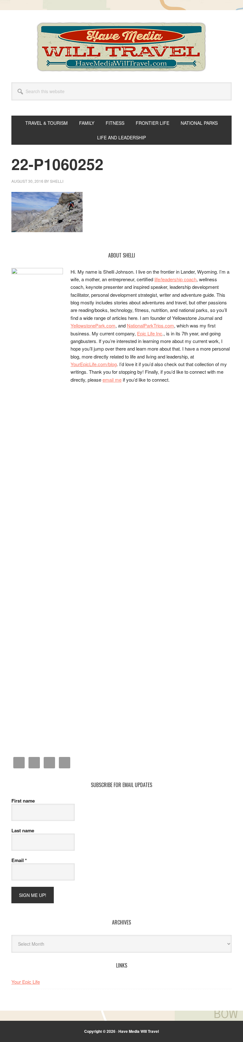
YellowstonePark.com (93, 325)
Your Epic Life (25, 981)
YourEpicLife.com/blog (94, 364)
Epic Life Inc (149, 333)
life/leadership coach (175, 279)
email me (112, 379)
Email (19, 860)
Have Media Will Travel (121, 47)
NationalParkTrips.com (150, 325)
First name (23, 800)
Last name (22, 830)
